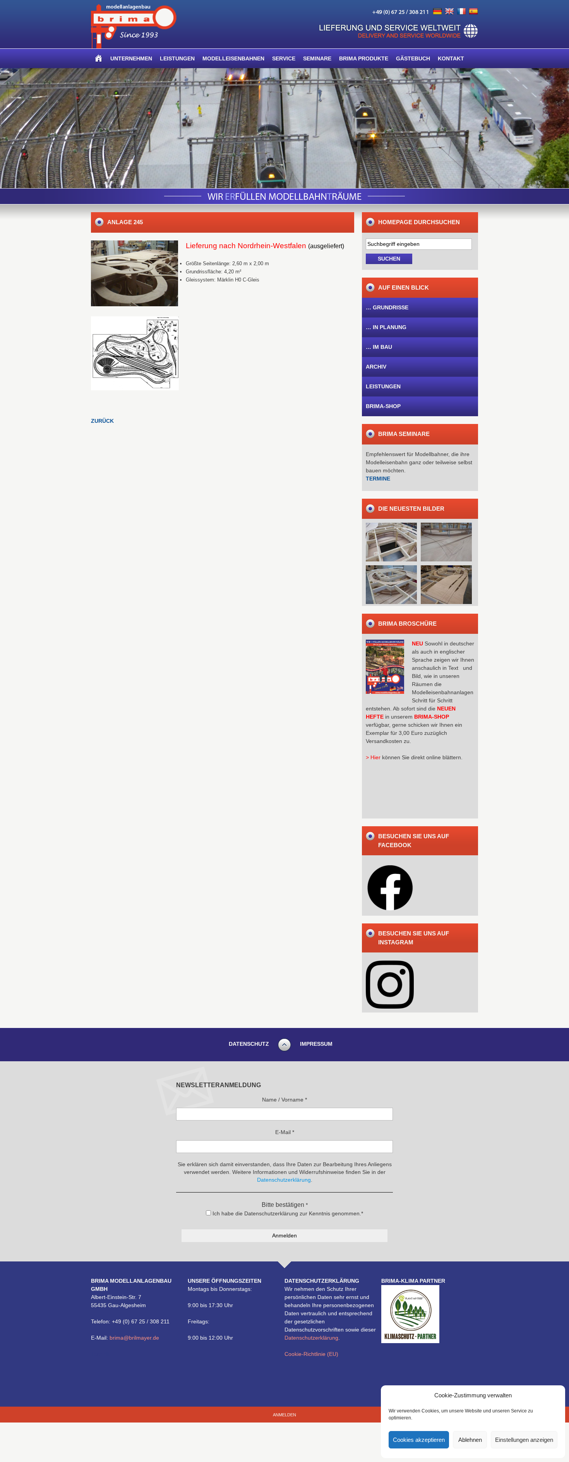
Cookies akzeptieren (419, 1439)
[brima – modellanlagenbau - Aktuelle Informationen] (134, 46)
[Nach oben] (284, 1050)
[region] (284, 128)
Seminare (317, 58)
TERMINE (378, 478)
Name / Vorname (284, 1099)
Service (283, 58)
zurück (102, 421)
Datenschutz (249, 1044)
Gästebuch (413, 58)
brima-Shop (383, 406)
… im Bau (379, 347)
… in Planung (386, 327)
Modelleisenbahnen (233, 58)
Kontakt (451, 58)
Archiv (376, 367)
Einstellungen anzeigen (524, 1439)
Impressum (316, 1044)
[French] (461, 11)
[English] (449, 11)
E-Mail (284, 1132)
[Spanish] (473, 11)
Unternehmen (131, 58)
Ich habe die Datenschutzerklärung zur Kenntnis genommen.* (287, 1213)
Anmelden (284, 1414)
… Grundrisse (387, 307)
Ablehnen (470, 1439)
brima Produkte (363, 58)
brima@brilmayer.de (134, 1338)
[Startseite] (98, 58)
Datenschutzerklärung (311, 1338)
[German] (437, 11)
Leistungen (177, 58)
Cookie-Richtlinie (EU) (311, 1354)
